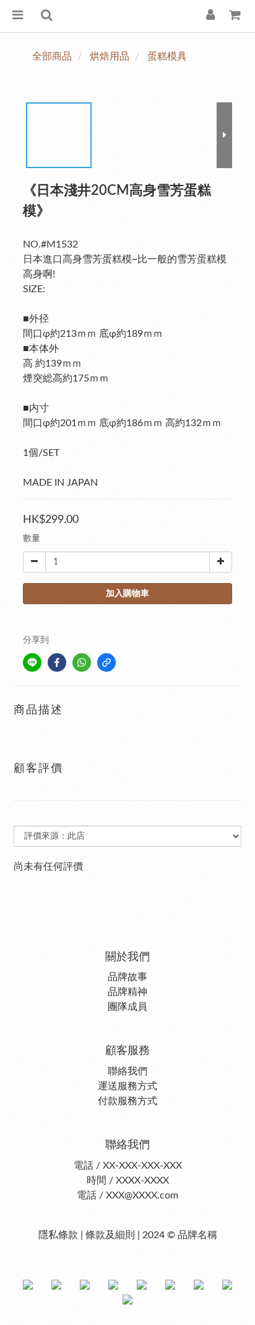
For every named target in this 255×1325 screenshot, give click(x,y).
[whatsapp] (81, 662)
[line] (32, 662)
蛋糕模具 (167, 56)
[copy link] (106, 662)
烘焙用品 (109, 56)
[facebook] (57, 662)
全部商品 (52, 56)
